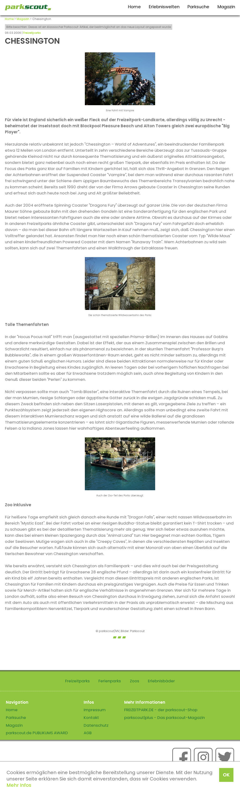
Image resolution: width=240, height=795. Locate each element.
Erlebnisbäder (161, 681)
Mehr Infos (19, 785)
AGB (88, 733)
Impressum (95, 710)
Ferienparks (109, 681)
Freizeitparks (32, 33)
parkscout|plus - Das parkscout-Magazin (164, 717)
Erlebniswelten (164, 7)
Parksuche (198, 7)
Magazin (226, 7)
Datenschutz (96, 725)
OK (226, 775)
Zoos (134, 681)
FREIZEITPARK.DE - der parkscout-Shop (160, 710)
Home (134, 7)
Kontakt (91, 717)
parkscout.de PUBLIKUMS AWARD (37, 733)
